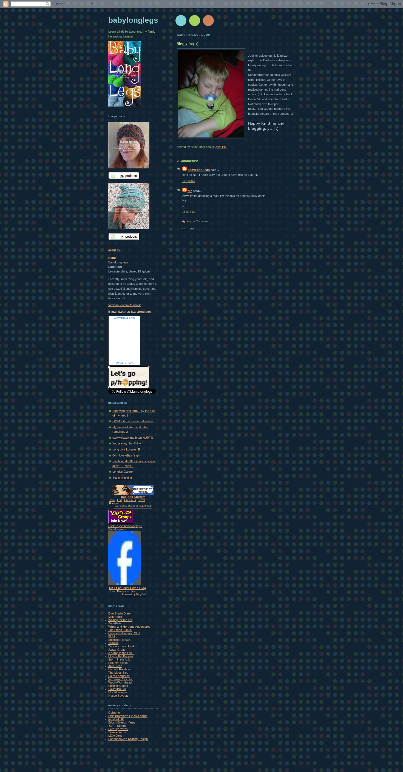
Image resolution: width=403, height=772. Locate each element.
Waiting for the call (120, 620)
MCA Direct (115, 735)
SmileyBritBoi (117, 689)
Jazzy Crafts (117, 649)
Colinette (114, 712)
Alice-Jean (115, 666)
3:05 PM (220, 146)
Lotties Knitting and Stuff (124, 633)
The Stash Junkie (120, 630)
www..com (124, 318)
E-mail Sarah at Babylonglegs (129, 311)
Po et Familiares (119, 676)
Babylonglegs (133, 20)
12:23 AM (188, 181)
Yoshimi (113, 643)
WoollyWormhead (120, 682)
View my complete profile (124, 305)
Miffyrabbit (115, 616)
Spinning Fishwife (119, 639)
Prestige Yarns (118, 729)
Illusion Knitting (122, 477)
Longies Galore (122, 471)
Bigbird (112, 636)
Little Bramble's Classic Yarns (127, 716)
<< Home (188, 228)
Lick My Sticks (118, 662)
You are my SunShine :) (128, 443)
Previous (130, 500)
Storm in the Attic (119, 659)
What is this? (124, 363)
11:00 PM (188, 211)
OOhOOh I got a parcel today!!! (133, 421)
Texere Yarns (117, 732)
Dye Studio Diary (119, 613)
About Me (114, 249)
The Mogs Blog (118, 672)
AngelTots (114, 623)
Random (114, 503)
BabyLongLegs (118, 262)
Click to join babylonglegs (125, 526)
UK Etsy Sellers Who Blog (127, 588)
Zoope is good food (121, 646)
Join (112, 500)
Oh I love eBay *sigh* (126, 455)
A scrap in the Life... (121, 653)
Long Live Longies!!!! (126, 449)
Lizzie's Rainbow (119, 669)
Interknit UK (116, 719)
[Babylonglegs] (124, 584)
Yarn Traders (117, 725)
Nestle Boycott (118, 695)
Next (141, 500)
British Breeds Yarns (121, 722)
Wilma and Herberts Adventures (129, 626)
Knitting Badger (118, 685)
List (119, 500)
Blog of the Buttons (120, 656)
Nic (190, 191)
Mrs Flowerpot (117, 692)
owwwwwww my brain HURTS (132, 437)
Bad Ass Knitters (133, 496)
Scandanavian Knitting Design (128, 739)
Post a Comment (197, 221)
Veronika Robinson (120, 679)
